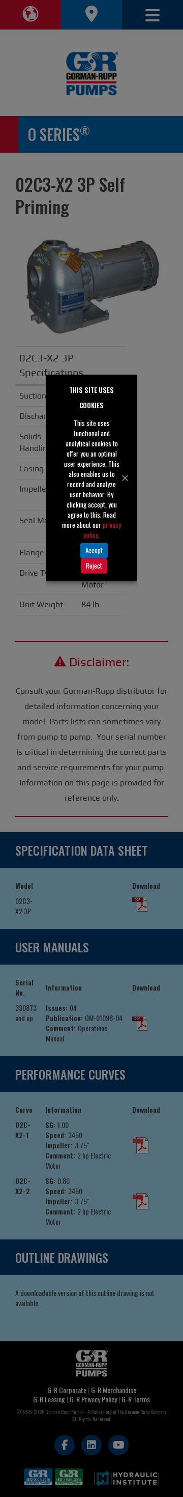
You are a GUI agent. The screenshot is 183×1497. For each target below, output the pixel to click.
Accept (94, 550)
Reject (94, 565)
